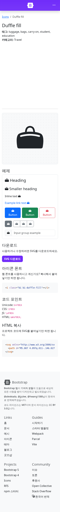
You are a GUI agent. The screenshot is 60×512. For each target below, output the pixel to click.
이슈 (34, 470)
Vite (34, 444)
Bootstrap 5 (11, 470)
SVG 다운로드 (12, 259)
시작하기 (37, 423)
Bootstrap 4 (11, 475)
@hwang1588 (35, 396)
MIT (24, 404)
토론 (34, 475)
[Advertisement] (30, 74)
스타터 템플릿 (40, 428)
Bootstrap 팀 (11, 388)
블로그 (8, 450)
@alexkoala (10, 396)
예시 (6, 433)
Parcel (36, 439)
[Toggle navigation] (54, 5)
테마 (6, 444)
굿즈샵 (8, 455)
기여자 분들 (27, 388)
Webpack (38, 433)
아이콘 (8, 439)
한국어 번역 (42, 496)
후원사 (36, 480)
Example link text (16, 203)
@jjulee (22, 396)
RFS (6, 486)
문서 (6, 428)
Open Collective (42, 486)
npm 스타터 (11, 491)
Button (12, 215)
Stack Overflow (41, 491)
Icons (5, 17)
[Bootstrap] (30, 5)
